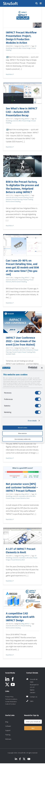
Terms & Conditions (11, 699)
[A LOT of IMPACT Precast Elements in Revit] (22, 536)
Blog (22, 46)
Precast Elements (20, 498)
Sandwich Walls (10, 354)
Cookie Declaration (11, 701)
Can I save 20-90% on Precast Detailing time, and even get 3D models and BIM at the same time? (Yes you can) (22, 267)
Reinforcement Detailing (13, 201)
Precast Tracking (28, 199)
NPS (34, 496)
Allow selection (22, 433)
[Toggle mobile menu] (41, 3)
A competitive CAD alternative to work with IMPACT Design (20, 617)
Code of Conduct (10, 704)
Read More (9, 74)
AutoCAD (15, 48)
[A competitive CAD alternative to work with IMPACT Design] (22, 599)
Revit (33, 352)
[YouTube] (13, 684)
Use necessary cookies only (22, 439)
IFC (19, 626)
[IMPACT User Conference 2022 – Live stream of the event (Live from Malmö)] (22, 322)
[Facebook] (13, 679)
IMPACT (27, 46)
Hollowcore (29, 350)
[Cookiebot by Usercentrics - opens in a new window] (28, 367)
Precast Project (16, 352)
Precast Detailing (23, 197)
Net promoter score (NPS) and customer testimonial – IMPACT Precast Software (22, 487)
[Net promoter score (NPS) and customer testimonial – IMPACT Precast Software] (22, 473)
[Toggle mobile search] (36, 3)
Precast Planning (17, 199)
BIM (20, 48)
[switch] (38, 399)
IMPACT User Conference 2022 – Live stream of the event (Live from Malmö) (21, 341)
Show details (32, 421)
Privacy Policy (9, 697)
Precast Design (26, 48)
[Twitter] (7, 684)
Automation (15, 350)
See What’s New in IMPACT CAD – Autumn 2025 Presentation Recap (21, 112)
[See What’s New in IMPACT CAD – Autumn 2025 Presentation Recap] (22, 93)
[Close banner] (42, 368)
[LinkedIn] (7, 679)
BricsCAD (15, 197)
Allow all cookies (22, 428)
